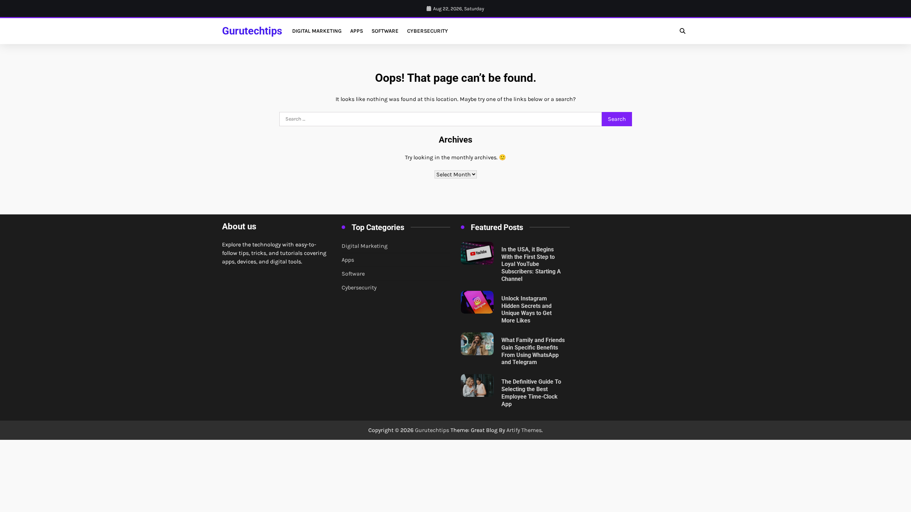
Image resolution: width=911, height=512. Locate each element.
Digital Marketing (317, 31)
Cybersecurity (427, 31)
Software (385, 31)
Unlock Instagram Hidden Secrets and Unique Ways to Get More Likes (526, 309)
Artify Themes (524, 430)
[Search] (682, 31)
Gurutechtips (252, 31)
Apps (356, 31)
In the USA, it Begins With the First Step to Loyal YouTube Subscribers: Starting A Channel (531, 264)
